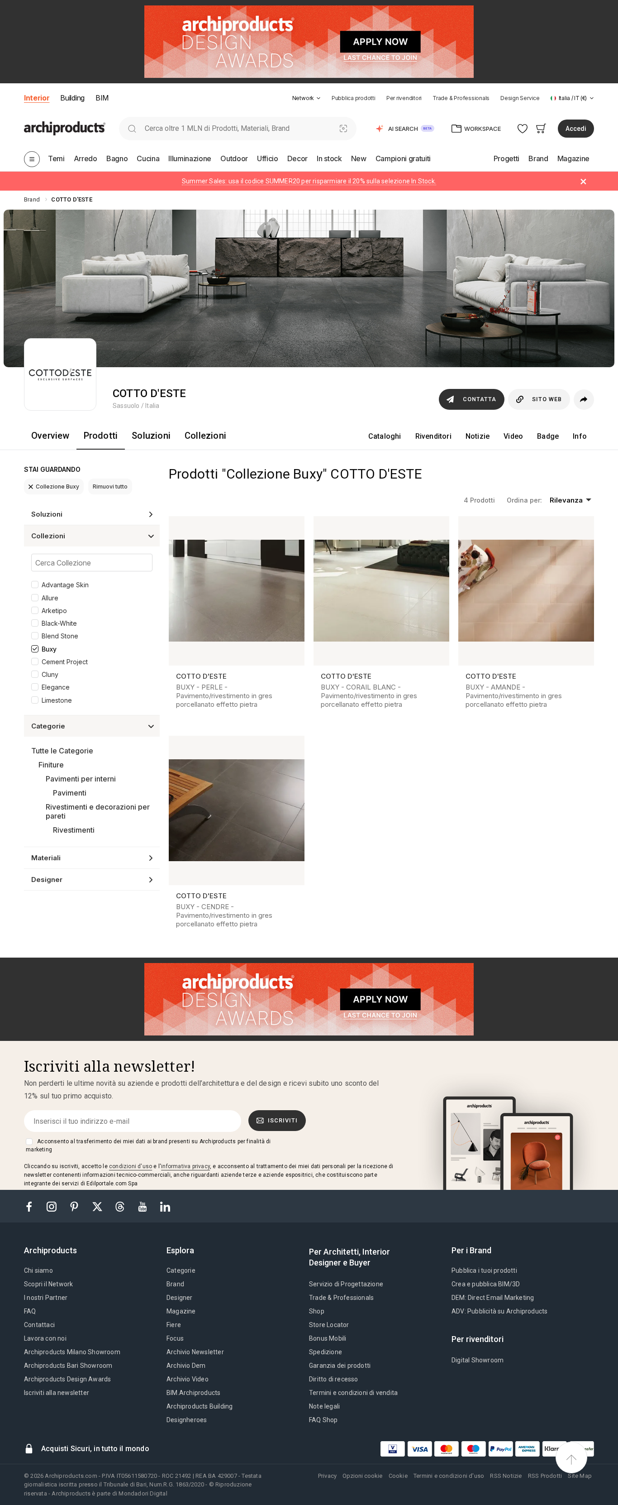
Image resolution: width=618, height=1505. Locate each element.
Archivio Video (187, 1379)
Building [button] (72, 97)
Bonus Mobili (327, 1338)
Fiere (173, 1324)
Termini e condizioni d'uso (449, 1475)
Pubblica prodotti (354, 98)
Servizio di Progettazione (346, 1284)
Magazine (181, 1311)
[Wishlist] (522, 128)
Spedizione (325, 1352)
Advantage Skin (65, 585)
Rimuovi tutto (110, 486)
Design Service (520, 98)
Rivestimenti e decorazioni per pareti (98, 811)
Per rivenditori (404, 98)
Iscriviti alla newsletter (56, 1392)
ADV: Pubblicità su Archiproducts (499, 1311)
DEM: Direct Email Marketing (493, 1297)
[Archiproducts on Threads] (120, 1206)
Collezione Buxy (57, 486)
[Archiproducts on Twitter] (98, 1206)
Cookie (398, 1475)
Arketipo (54, 610)
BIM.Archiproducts (193, 1392)
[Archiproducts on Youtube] (143, 1206)
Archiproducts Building (199, 1406)
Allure (50, 598)
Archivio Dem (185, 1365)
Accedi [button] (576, 128)
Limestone (57, 700)
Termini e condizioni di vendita (353, 1392)
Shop (316, 1311)
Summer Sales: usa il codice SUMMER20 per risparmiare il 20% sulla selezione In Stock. (309, 181)
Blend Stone (60, 636)
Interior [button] (36, 97)
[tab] (318, 98)
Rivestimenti (74, 829)
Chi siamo (38, 1270)
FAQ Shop (323, 1420)
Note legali (324, 1406)
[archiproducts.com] (64, 128)
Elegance (56, 687)
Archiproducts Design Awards (67, 1379)
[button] (306, 98)
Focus (175, 1338)
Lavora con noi (45, 1338)
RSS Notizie (506, 1475)
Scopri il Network (48, 1284)
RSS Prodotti (545, 1475)
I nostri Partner (45, 1297)
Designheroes (186, 1420)
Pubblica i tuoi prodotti (484, 1270)
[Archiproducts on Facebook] (32, 1206)
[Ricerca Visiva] (343, 128)
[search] (132, 128)
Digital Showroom (478, 1360)
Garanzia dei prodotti (340, 1365)
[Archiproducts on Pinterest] (75, 1206)
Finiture (51, 764)
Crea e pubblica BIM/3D (486, 1284)
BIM (102, 97)
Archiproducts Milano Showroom (72, 1352)
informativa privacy (185, 1166)
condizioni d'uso (130, 1166)
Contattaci (39, 1324)
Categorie (180, 1270)
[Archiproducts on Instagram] (52, 1206)
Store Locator (329, 1324)
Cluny (50, 674)
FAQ (30, 1311)
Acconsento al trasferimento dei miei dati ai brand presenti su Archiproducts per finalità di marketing (148, 1145)
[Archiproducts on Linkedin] (165, 1206)
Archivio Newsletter (195, 1352)
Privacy (327, 1475)
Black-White (59, 623)
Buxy (49, 649)
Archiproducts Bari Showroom (68, 1365)
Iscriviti (283, 1120)
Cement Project (65, 662)
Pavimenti (69, 792)
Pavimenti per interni (81, 778)
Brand (175, 1284)
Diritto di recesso (333, 1379)
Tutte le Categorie (62, 750)
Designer (179, 1297)
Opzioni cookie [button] (362, 1476)
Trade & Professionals (461, 98)
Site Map (580, 1475)
